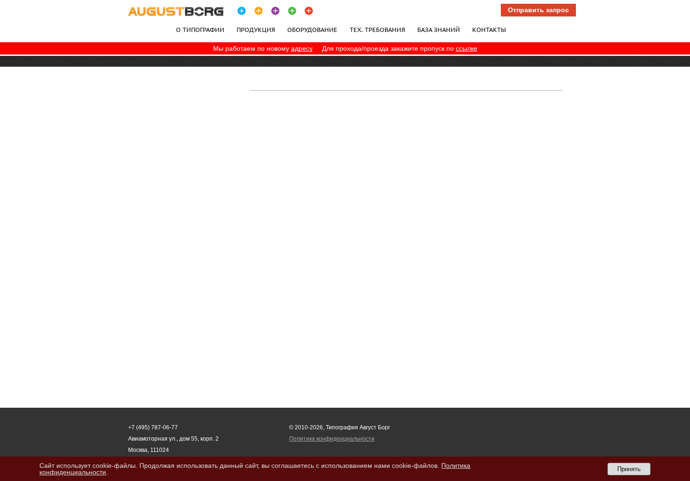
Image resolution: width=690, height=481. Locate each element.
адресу (302, 48)
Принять (629, 469)
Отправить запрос (538, 10)
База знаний (438, 29)
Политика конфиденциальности (332, 438)
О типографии (200, 29)
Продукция (256, 29)
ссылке (466, 48)
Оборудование (312, 29)
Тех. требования (377, 29)
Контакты (489, 29)
